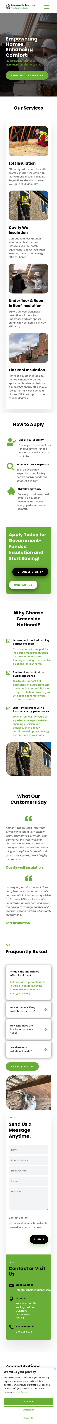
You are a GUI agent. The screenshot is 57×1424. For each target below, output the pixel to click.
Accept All (28, 1401)
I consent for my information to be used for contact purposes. (28, 1225)
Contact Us (23, 585)
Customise (29, 1409)
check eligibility (30, 572)
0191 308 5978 (24, 1331)
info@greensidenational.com (33, 1290)
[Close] (55, 1369)
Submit (39, 1239)
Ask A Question (22, 1066)
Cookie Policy (20, 1392)
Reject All (28, 1418)
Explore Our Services (27, 75)
